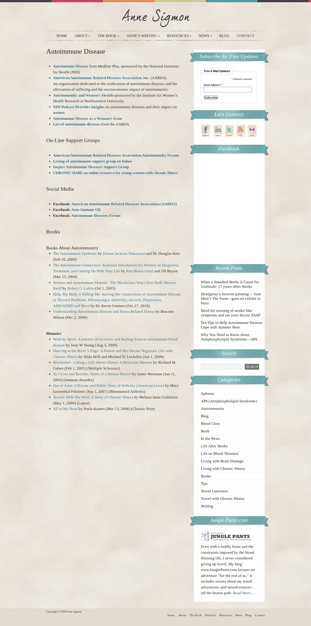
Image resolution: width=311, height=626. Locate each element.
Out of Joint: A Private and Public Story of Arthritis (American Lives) (108, 385)
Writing (207, 506)
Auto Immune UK (86, 210)
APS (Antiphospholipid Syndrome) (229, 401)
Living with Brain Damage (222, 461)
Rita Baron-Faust (139, 271)
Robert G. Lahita (80, 288)
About (82, 36)
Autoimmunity (212, 408)
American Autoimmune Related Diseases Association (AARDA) (124, 204)
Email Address (213, 85)
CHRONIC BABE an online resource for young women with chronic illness (115, 173)
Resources (179, 36)
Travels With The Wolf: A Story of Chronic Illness (93, 397)
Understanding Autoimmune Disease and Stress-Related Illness (104, 311)
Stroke (206, 476)
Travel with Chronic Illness (223, 498)
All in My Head (65, 409)
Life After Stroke (214, 446)
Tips (204, 483)
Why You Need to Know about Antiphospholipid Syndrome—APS (229, 337)
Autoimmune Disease (70, 66)
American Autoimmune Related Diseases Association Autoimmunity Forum (116, 155)
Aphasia (207, 393)
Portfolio (210, 615)
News (205, 36)
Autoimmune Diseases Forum (95, 215)
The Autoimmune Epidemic (75, 253)
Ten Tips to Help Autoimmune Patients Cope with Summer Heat (232, 325)
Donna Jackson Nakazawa (124, 253)
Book (205, 431)
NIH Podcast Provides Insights (79, 107)
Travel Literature (214, 491)
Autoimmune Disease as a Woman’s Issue (87, 118)
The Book (108, 36)
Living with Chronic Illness (223, 468)
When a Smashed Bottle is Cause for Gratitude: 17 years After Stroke (230, 284)
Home (61, 36)
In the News (210, 438)
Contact (245, 36)
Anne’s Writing (143, 36)
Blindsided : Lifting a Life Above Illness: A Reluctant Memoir (102, 362)
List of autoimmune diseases (77, 124)
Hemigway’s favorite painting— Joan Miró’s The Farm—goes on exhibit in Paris (231, 298)
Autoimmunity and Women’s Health (83, 95)
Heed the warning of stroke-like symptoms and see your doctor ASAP (230, 312)
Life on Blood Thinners (219, 453)
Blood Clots (210, 423)
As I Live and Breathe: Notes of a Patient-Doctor (92, 374)
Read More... (243, 593)
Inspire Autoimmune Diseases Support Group (91, 167)
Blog (224, 36)
